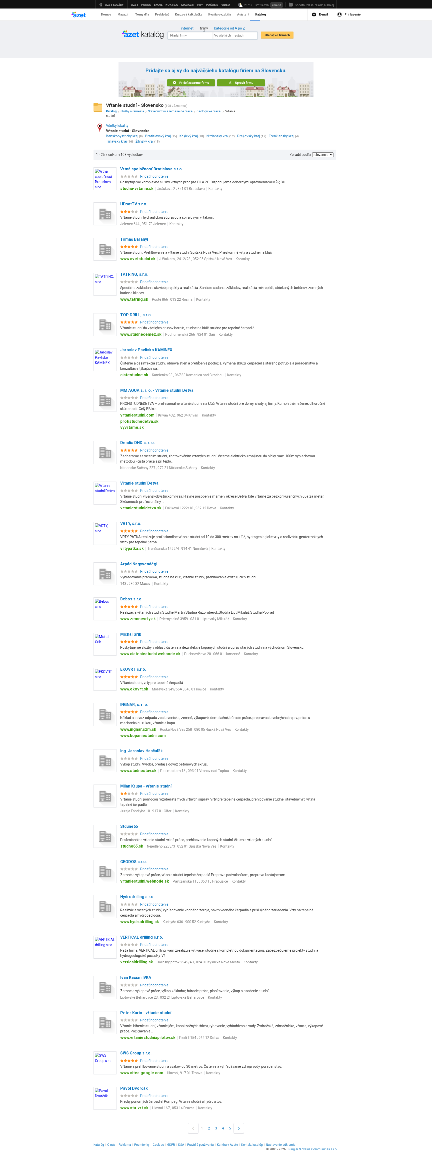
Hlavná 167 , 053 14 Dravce (173, 1108)
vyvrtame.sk (132, 427)
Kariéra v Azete (227, 1144)
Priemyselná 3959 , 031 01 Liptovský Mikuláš (194, 619)
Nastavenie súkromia (281, 1144)
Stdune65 (129, 826)
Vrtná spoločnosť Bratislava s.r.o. (151, 169)
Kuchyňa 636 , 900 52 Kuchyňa (186, 922)
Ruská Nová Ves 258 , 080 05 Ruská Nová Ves (195, 729)
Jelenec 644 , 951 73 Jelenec (143, 224)
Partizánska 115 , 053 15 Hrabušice (200, 881)
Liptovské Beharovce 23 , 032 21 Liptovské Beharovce (162, 997)
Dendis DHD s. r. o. (137, 442)
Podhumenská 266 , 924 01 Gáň (190, 334)
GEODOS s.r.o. (133, 861)
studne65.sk (131, 846)
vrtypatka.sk (132, 548)
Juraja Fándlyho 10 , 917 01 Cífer (146, 811)
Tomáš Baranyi (134, 239)
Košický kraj (189, 136)
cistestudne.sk (134, 374)
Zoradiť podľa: (301, 155)
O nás (111, 1144)
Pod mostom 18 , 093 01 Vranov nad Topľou (194, 771)
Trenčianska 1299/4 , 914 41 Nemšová (178, 549)
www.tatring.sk (134, 299)
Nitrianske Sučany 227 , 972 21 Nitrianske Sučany (158, 468)
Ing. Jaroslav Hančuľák (141, 750)
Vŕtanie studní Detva (139, 483)
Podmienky (142, 1144)
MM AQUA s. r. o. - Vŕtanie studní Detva (157, 390)
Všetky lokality (117, 126)
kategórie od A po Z (229, 28)
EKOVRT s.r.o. (133, 669)
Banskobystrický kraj (122, 136)
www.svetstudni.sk (138, 258)
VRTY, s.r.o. (130, 523)
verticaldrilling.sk (136, 962)
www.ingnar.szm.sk (138, 729)
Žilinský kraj (145, 141)
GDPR (171, 1144)
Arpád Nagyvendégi (138, 564)
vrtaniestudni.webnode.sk (144, 881)
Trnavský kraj (116, 141)
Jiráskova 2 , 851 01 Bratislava (181, 189)
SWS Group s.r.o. (136, 1053)
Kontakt (252, 1144)
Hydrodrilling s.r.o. (137, 896)
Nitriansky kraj (217, 136)
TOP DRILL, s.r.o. (136, 314)
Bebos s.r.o (131, 599)
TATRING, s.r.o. (134, 274)
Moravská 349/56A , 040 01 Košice (179, 689)
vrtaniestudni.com (137, 415)
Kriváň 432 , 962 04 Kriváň (178, 415)
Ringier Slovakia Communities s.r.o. (312, 1149)
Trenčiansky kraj (281, 136)
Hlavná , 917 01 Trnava (184, 1073)
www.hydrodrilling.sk (139, 921)
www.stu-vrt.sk (134, 1107)
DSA (181, 1144)
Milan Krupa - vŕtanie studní (146, 786)
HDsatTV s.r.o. (133, 204)
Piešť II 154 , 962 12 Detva (199, 1038)
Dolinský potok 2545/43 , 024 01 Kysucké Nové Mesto (198, 962)
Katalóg (99, 1144)
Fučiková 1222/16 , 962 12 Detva (190, 508)
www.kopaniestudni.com (143, 735)
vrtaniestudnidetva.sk (141, 508)
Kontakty (215, 189)
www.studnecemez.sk (141, 334)
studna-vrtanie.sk (137, 188)
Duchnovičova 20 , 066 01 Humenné (212, 654)
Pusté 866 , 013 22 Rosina (172, 299)
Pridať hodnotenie (154, 176)
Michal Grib (130, 634)
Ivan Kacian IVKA (135, 977)
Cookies (158, 1144)
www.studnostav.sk (138, 770)
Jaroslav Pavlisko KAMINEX (146, 349)
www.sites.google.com (141, 1072)
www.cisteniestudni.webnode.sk (150, 653)
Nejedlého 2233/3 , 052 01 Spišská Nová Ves (181, 846)
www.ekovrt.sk (134, 689)
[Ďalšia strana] (239, 1128)
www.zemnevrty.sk (138, 618)
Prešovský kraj (248, 136)
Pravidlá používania (200, 1144)
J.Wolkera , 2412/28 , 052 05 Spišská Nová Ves (195, 259)
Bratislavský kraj (158, 136)
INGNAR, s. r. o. (134, 704)
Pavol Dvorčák (134, 1088)
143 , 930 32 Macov (135, 584)
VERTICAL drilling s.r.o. (141, 937)
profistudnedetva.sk (139, 421)
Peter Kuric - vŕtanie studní (145, 1012)
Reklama (125, 1144)
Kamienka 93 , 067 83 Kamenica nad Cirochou (188, 375)
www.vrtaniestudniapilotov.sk (148, 1037)
